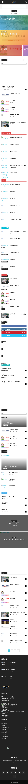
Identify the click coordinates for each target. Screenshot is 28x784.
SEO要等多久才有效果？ (16, 252)
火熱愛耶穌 (12, 626)
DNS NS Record (13, 172)
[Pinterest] (23, 772)
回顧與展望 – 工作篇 (15, 212)
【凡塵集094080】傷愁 (15, 219)
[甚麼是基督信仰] (5, 635)
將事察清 (12, 619)
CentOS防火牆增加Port (15, 144)
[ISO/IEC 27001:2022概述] (14, 462)
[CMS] (5, 678)
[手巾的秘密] (11, 52)
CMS (11, 676)
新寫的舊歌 (12, 191)
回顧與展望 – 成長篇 (15, 205)
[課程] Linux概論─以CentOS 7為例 (10, 382)
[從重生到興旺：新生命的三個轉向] (5, 124)
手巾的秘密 (12, 100)
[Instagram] (11, 772)
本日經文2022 (13, 704)
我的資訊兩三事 (14, 521)
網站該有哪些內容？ (14, 245)
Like (24, 326)
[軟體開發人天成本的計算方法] (4, 713)
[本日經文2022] (5, 710)
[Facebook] (7, 772)
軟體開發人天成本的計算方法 (17, 711)
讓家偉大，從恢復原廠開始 (16, 641)
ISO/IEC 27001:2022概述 (16, 137)
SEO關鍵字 (12, 259)
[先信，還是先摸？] (14, 29)
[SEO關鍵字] (5, 671)
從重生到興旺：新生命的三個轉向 (18, 122)
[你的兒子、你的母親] (14, 38)
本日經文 (12, 697)
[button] (2, 2)
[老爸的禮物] (5, 109)
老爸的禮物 (12, 107)
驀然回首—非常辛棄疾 (15, 184)
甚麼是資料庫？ (13, 158)
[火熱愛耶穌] (5, 628)
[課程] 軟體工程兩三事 (7, 375)
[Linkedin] (15, 772)
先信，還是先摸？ (8, 87)
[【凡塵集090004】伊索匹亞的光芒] (14, 544)
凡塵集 (14, 537)
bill (2, 89)
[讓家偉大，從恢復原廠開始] (5, 642)
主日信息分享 (4, 31)
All (13, 60)
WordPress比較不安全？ (16, 238)
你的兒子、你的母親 (15, 93)
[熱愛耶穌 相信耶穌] (5, 607)
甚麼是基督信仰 (13, 633)
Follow (23, 329)
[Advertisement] (14, 7)
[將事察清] (5, 621)
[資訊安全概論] (5, 664)
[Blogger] (3, 772)
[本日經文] (5, 703)
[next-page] (5, 129)
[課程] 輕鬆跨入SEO (6, 368)
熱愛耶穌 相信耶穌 (14, 13)
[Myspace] (19, 772)
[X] (14, 776)
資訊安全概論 (13, 662)
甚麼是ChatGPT (13, 151)
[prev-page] (2, 129)
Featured (18, 60)
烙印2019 (12, 198)
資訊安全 (4, 468)
